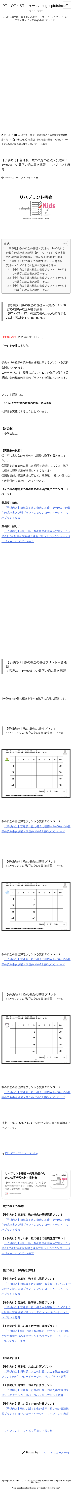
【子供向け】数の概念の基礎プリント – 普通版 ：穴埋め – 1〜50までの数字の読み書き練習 (36, 263)
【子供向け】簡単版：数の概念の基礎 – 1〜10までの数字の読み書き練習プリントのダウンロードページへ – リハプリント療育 (36, 512)
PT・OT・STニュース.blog (21, 1153)
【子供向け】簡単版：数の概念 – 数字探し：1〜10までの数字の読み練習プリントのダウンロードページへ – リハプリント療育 (36, 1288)
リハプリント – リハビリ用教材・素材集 (28, 1430)
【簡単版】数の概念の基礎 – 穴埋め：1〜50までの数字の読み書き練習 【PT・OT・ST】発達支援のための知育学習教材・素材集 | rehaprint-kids (36, 252)
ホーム (7, 135)
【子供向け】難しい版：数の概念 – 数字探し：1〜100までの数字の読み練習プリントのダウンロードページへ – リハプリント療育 (35, 1336)
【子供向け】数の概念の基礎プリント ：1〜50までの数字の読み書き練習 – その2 (39, 279)
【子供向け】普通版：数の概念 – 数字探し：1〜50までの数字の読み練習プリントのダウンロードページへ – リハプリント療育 (36, 1312)
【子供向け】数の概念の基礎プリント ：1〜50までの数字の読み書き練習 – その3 (39, 287)
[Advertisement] (36, 601)
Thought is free (53, 1488)
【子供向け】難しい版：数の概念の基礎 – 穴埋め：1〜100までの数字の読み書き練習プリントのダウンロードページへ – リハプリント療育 (36, 536)
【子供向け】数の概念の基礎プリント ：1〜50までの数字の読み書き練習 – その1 (39, 271)
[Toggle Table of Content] (63, 243)
